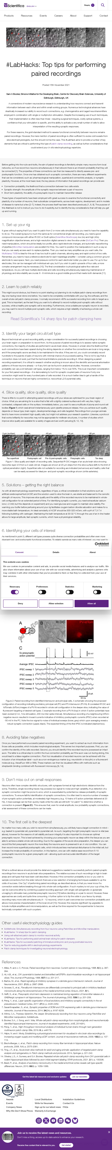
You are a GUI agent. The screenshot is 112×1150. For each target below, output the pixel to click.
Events (43, 15)
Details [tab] (56, 552)
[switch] (42, 592)
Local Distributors (43, 1099)
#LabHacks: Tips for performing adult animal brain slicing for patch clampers (39, 938)
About (73, 15)
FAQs (65, 1107)
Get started (66, 1145)
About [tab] (93, 552)
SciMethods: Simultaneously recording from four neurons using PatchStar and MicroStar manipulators (51, 929)
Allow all (91, 603)
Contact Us (68, 1103)
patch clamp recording (61, 143)
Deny (20, 603)
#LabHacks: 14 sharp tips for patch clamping (25, 932)
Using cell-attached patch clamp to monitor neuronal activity (32, 935)
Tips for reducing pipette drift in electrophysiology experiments (33, 945)
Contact (104, 15)
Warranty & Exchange (45, 1110)
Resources (26, 15)
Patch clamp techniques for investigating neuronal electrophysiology (35, 948)
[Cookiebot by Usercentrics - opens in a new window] (97, 544)
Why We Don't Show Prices (19, 1110)
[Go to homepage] (14, 5)
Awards (9, 1099)
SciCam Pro (92, 240)
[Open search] (103, 5)
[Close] (109, 1133)
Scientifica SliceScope (66, 237)
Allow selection (56, 603)
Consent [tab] (19, 552)
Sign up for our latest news (48, 1107)
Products (9, 15)
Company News (14, 1107)
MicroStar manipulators (24, 247)
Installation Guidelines (74, 1099)
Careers (58, 15)
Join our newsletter (79, 1077)
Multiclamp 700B (10, 253)
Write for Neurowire (44, 1103)
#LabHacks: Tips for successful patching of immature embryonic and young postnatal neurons (48, 942)
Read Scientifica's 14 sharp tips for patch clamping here (56, 318)
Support (88, 15)
